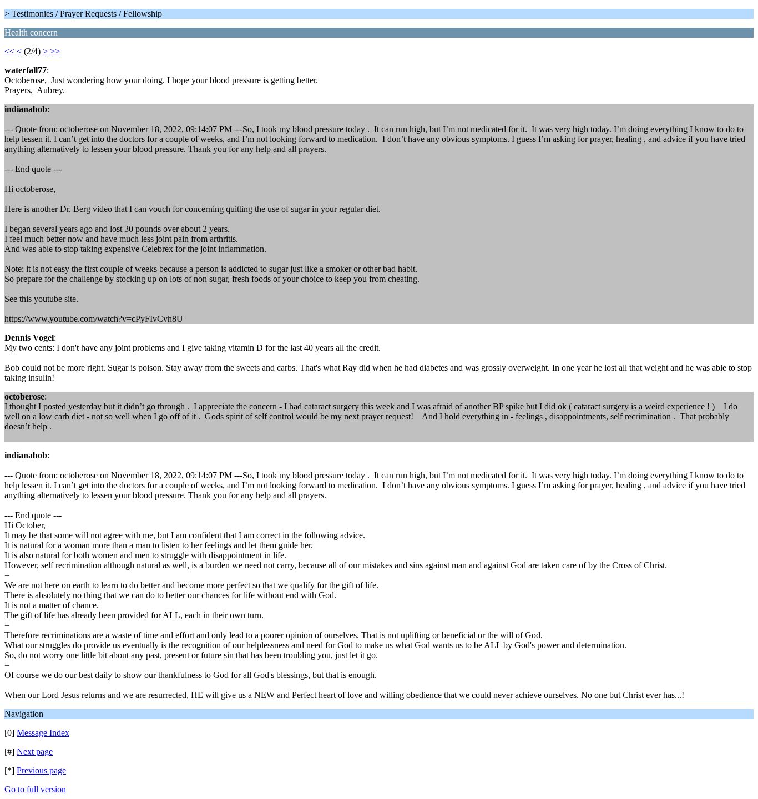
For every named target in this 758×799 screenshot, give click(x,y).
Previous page (41, 770)
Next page (35, 751)
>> (55, 51)
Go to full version (35, 789)
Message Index (43, 732)
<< (9, 51)
